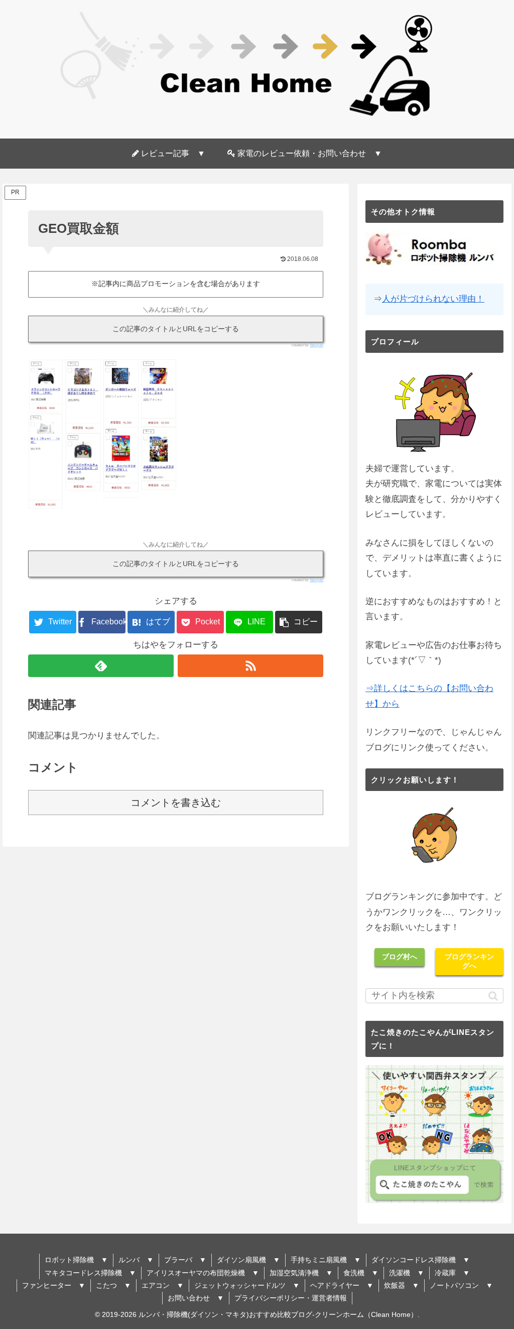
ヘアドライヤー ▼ (341, 1285)
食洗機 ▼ (360, 1273)
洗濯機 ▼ (406, 1273)
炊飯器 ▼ (401, 1285)
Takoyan (316, 345)
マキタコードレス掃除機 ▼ (90, 1273)
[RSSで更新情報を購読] (250, 665)
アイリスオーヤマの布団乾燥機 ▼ (203, 1273)
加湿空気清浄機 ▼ (301, 1273)
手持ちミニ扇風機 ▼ (326, 1260)
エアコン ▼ (163, 1285)
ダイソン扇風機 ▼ (248, 1260)
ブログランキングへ (469, 961)
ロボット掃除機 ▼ (76, 1260)
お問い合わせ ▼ (196, 1298)
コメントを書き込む (176, 802)
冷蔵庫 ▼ (452, 1273)
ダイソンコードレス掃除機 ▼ (420, 1260)
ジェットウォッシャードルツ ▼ (247, 1285)
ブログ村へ (399, 957)
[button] (298, 622)
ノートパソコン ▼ (461, 1285)
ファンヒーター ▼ (53, 1285)
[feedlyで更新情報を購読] (101, 665)
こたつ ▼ (113, 1285)
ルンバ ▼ (136, 1260)
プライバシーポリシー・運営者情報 (290, 1298)
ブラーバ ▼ (185, 1260)
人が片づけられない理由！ (433, 299)
